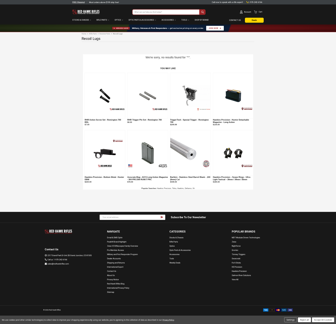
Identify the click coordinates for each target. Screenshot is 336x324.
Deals (254, 20)
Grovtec (235, 250)
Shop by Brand (202, 20)
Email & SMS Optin (114, 238)
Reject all (304, 319)
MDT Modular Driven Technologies (246, 238)
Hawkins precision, (164, 188)
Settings (291, 319)
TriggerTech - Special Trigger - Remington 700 (189, 121)
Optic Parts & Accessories (141, 20)
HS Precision (237, 267)
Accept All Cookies (323, 319)
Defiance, (188, 188)
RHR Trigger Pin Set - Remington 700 (144, 120)
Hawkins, (180, 188)
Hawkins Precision (239, 271)
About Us (111, 275)
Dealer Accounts (114, 259)
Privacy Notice (113, 280)
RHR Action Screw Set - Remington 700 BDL (103, 121)
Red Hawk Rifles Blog (115, 284)
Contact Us (111, 271)
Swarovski (236, 259)
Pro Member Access (115, 250)
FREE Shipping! (78, 2)
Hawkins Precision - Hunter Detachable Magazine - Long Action (231, 121)
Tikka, (174, 188)
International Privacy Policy (118, 288)
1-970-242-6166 (255, 2)
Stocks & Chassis (80, 20)
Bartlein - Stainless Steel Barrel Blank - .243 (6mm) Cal (190, 178)
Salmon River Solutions (241, 275)
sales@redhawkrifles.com (58, 264)
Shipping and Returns (116, 263)
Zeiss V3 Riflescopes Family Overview (122, 246)
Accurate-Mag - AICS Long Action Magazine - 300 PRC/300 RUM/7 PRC (147, 178)
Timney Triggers (238, 254)
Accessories (168, 20)
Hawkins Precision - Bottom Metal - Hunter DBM (104, 178)
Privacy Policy (168, 320)
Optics (118, 20)
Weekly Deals (174, 263)
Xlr (194, 188)
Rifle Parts (101, 20)
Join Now (213, 28)
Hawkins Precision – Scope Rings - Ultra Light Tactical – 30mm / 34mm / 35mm (231, 178)
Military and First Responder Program (122, 254)
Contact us (235, 20)
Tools (184, 20)
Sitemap (110, 292)
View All (235, 280)
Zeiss (234, 242)
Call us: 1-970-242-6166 (57, 260)
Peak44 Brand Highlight (116, 242)
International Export (115, 267)
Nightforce (236, 246)
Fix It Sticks (236, 263)
